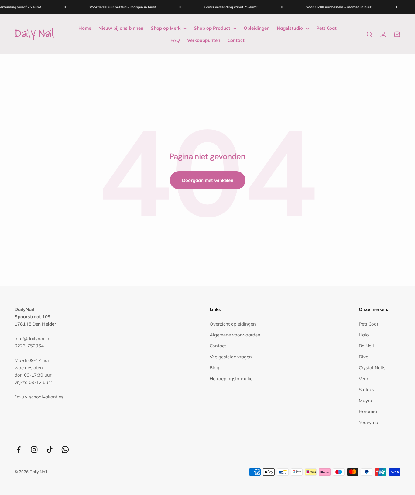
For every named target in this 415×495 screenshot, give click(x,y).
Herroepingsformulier (232, 378)
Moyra (365, 400)
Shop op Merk (165, 28)
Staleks (366, 389)
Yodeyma (368, 422)
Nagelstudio (290, 28)
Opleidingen (256, 28)
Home (84, 28)
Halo (364, 335)
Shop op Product (212, 28)
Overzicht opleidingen (233, 324)
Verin (364, 378)
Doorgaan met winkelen (207, 180)
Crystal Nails (372, 367)
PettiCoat (326, 28)
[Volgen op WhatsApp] (65, 450)
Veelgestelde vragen (231, 357)
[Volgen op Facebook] (19, 450)
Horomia (368, 411)
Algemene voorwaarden (235, 335)
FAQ (175, 40)
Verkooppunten (203, 40)
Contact (236, 40)
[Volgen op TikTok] (50, 450)
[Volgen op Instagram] (34, 450)
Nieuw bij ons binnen (120, 28)
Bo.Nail (366, 346)
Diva (364, 357)
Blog (214, 367)
